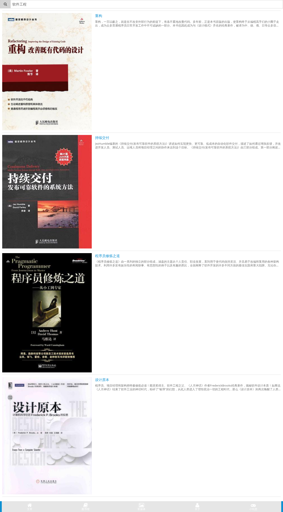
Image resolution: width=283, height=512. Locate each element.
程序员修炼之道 (107, 255)
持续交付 (102, 137)
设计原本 (102, 379)
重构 (98, 15)
